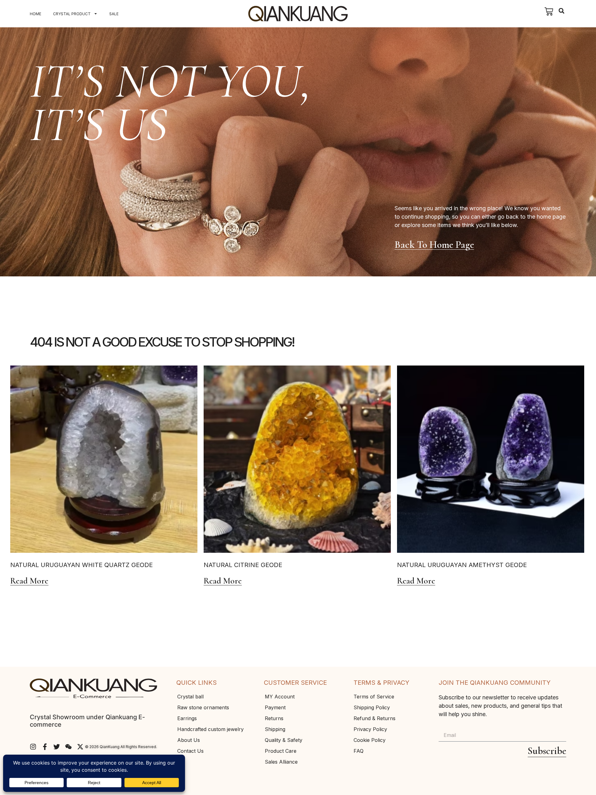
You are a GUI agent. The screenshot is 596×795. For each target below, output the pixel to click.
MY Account (280, 696)
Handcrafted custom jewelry (210, 729)
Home (35, 13)
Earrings (187, 718)
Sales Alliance (281, 762)
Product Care (280, 751)
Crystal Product (72, 13)
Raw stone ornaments (203, 707)
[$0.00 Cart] (548, 11)
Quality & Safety (283, 740)
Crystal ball (190, 696)
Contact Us (190, 751)
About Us (188, 740)
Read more (29, 581)
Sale (114, 13)
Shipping (275, 729)
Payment (275, 707)
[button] (561, 11)
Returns (274, 718)
